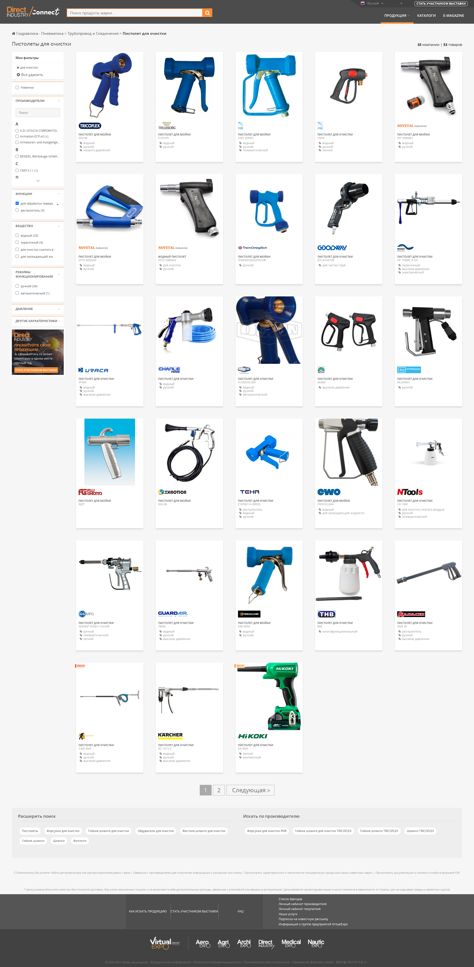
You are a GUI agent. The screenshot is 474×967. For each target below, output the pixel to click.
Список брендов (290, 899)
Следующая (250, 790)
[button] (38, 101)
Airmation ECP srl (34, 136)
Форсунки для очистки (63, 831)
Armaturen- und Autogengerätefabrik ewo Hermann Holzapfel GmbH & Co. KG (40, 142)
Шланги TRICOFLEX (420, 831)
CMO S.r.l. (29, 170)
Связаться (189, 60)
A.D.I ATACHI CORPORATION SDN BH (40, 131)
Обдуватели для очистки (156, 831)
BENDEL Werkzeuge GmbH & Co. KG (40, 156)
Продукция (395, 15)
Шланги (59, 841)
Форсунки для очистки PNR (266, 831)
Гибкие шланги (33, 841)
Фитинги (79, 841)
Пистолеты (30, 831)
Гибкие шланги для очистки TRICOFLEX (323, 831)
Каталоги (426, 15)
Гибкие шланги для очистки (108, 831)
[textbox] (135, 12)
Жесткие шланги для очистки (203, 831)
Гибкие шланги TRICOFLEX (379, 831)
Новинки (27, 87)
